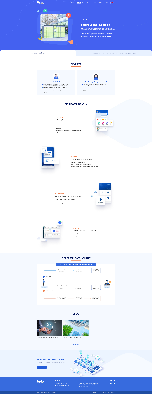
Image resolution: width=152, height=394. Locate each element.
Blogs (100, 2)
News (95, 2)
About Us (88, 2)
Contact (107, 2)
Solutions (79, 2)
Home (72, 2)
